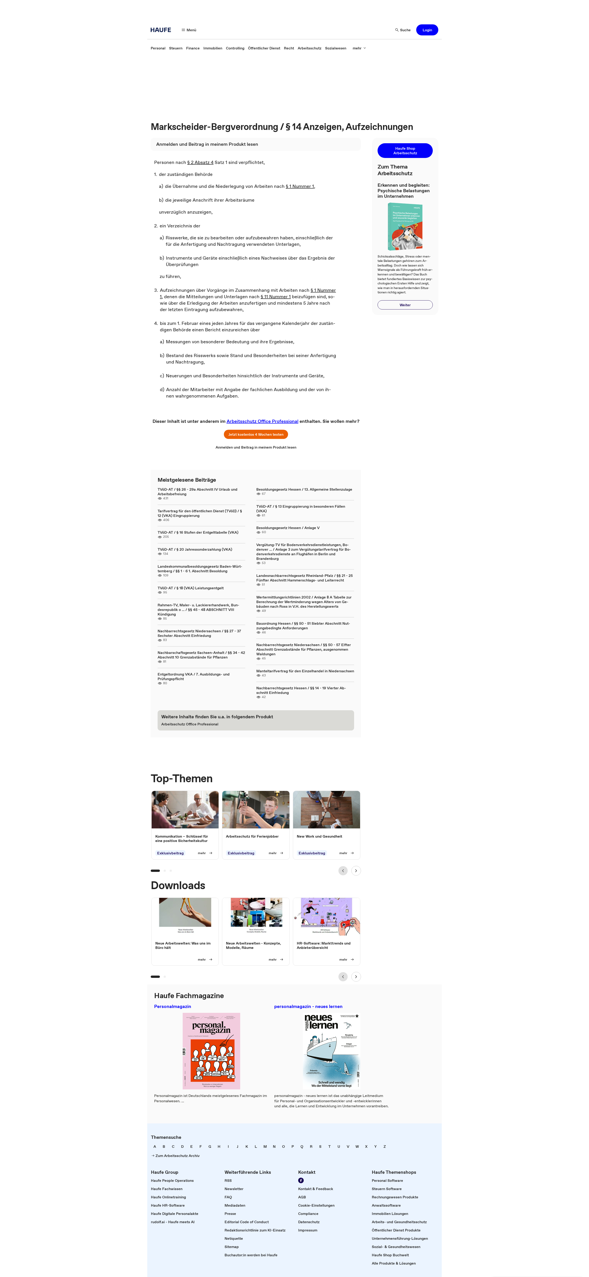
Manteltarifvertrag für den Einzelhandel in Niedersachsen (305, 671)
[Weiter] (356, 871)
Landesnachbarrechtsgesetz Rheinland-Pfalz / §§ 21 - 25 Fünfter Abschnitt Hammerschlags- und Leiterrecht (304, 577)
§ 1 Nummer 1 (300, 186)
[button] (427, 29)
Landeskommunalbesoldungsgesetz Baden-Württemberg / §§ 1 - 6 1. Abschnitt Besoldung (200, 568)
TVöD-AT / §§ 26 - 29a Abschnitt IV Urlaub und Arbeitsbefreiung (197, 491)
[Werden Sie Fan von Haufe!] (301, 1180)
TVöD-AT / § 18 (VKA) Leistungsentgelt (191, 588)
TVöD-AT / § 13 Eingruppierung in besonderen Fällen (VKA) (300, 508)
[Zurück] (343, 870)
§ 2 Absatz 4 (200, 162)
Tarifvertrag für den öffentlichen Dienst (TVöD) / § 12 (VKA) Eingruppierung (200, 513)
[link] (158, 48)
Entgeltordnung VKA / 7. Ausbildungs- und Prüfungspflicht (194, 676)
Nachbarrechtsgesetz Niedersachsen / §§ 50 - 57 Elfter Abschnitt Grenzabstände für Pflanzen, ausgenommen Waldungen (303, 649)
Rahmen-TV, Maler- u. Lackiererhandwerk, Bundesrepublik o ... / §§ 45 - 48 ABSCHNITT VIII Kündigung (198, 609)
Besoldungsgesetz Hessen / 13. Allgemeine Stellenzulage (304, 489)
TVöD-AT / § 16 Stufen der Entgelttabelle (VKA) (198, 532)
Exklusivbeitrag (170, 853)
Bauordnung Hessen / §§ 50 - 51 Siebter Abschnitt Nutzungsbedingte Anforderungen (303, 625)
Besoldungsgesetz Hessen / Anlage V (288, 527)
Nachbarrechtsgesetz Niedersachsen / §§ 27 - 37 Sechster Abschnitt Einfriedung (199, 633)
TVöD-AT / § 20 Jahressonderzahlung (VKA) (195, 549)
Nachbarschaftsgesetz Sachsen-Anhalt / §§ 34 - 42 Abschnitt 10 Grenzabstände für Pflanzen (201, 654)
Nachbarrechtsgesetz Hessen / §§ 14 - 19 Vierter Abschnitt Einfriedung (301, 690)
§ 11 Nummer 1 (276, 296)
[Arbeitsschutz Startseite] (162, 30)
